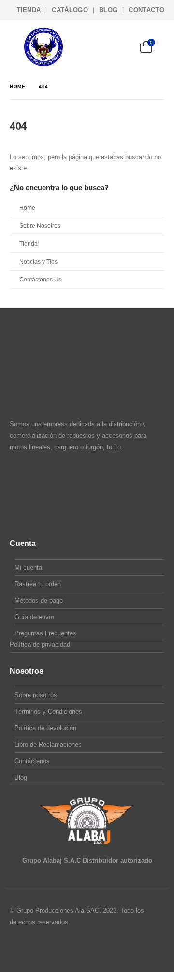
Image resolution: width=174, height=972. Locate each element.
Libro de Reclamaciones (48, 744)
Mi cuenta (28, 567)
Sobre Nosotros (39, 225)
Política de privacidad (40, 644)
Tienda (29, 10)
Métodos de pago (38, 600)
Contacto (146, 10)
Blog (108, 10)
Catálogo (70, 10)
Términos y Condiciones (48, 711)
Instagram (36, 948)
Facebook (18, 948)
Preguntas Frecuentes (45, 633)
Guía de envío (34, 616)
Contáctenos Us (40, 279)
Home (27, 208)
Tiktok (54, 948)
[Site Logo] (43, 47)
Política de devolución (45, 728)
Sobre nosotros (35, 695)
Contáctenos (32, 761)
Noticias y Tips (38, 261)
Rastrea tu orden (37, 584)
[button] (17, 47)
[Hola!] (119, 47)
